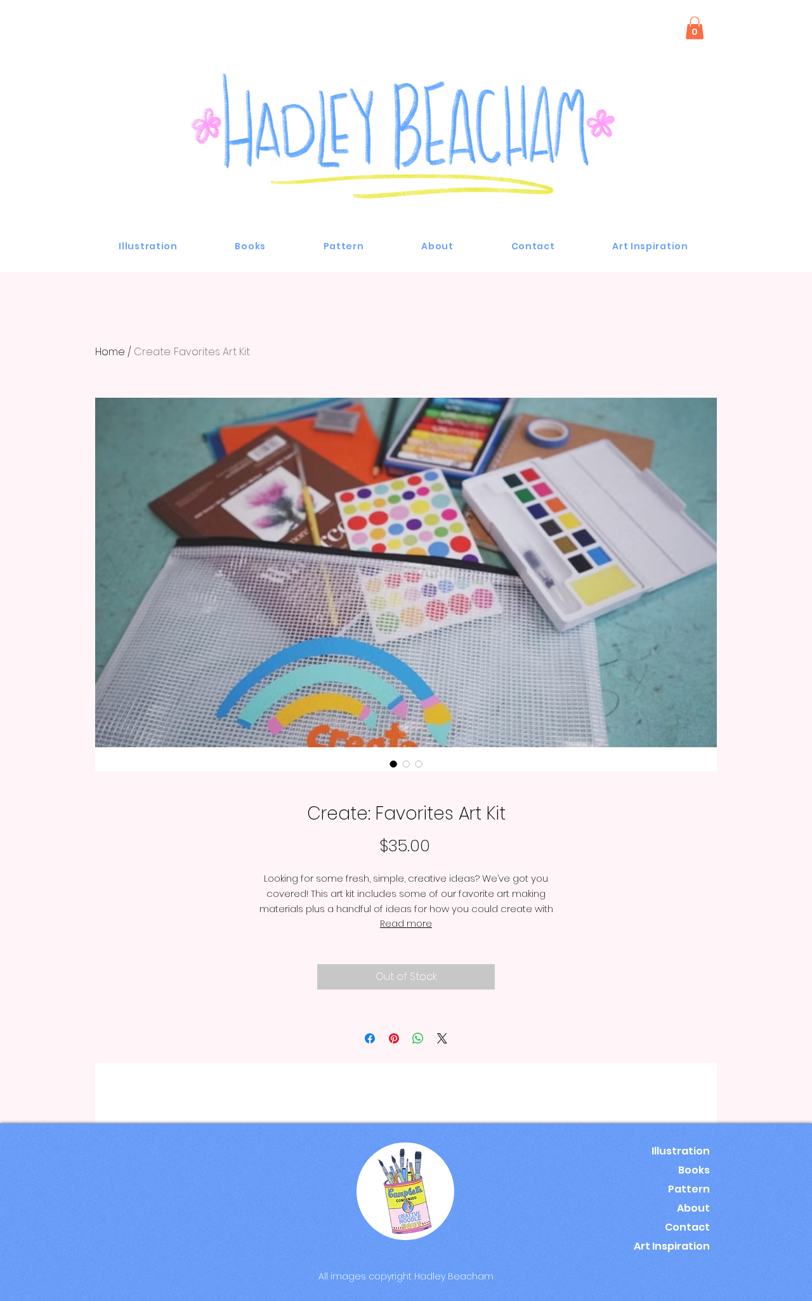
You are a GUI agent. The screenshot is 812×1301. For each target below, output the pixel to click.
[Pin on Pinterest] (394, 1038)
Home (110, 351)
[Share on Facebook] (369, 1038)
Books (694, 1170)
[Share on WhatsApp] (418, 1038)
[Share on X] (442, 1038)
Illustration (681, 1151)
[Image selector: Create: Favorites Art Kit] (393, 763)
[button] (694, 27)
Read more (406, 923)
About (693, 1208)
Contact (687, 1227)
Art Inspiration (672, 1246)
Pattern (689, 1189)
